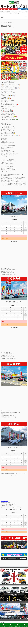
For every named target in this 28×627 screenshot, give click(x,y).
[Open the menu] (25, 17)
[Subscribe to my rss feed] (1, 17)
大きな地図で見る (4, 501)
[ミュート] (21, 558)
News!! (5, 22)
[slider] (24, 558)
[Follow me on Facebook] (3, 17)
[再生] (3, 558)
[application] (14, 558)
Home (2, 22)
